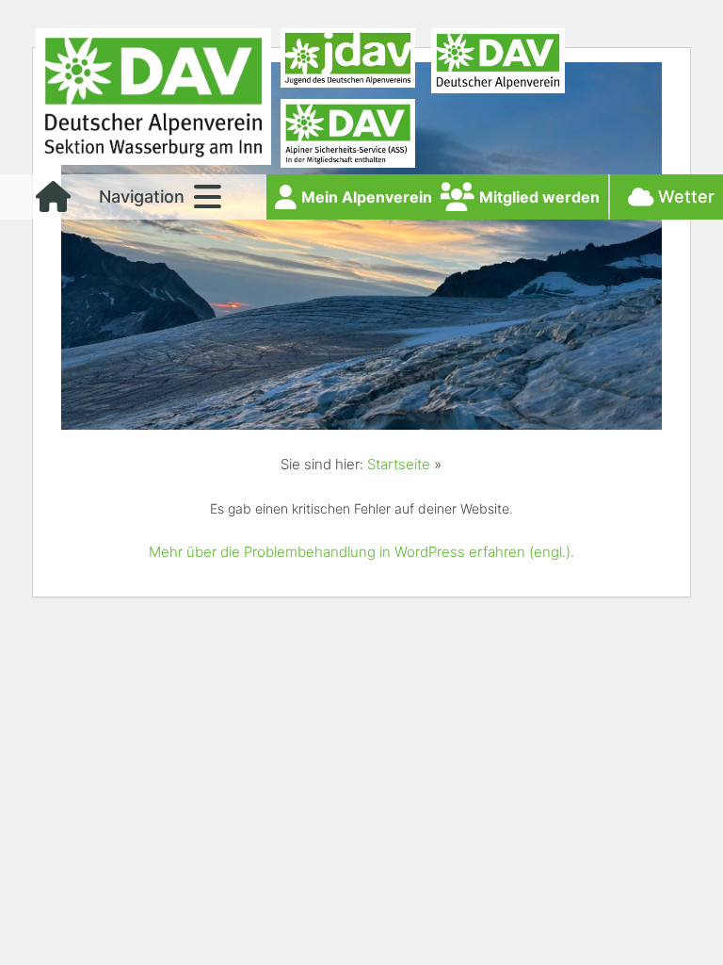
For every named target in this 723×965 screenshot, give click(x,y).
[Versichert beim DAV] (347, 136)
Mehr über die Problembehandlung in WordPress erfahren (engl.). (361, 552)
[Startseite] (53, 202)
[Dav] (498, 63)
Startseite (398, 464)
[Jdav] (347, 63)
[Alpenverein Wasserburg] (153, 159)
